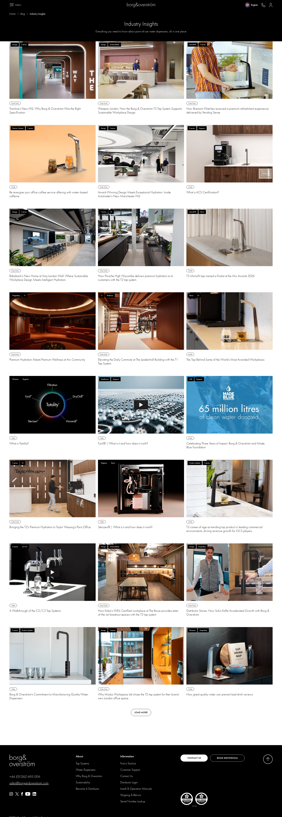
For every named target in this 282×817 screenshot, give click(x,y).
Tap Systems (82, 763)
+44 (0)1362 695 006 (24, 777)
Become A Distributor (87, 788)
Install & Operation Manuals (136, 788)
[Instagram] (11, 795)
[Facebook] (22, 795)
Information (127, 756)
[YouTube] (27, 795)
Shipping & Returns (130, 795)
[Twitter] (17, 795)
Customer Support (130, 769)
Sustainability (83, 782)
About (79, 756)
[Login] (271, 5)
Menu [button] (18, 4)
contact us (194, 758)
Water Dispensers (85, 769)
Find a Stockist (128, 763)
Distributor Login (129, 782)
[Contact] (263, 5)
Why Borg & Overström (89, 776)
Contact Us (126, 776)
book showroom (227, 758)
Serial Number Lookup (132, 801)
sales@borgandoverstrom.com (29, 783)
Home (12, 13)
